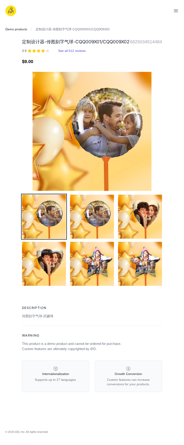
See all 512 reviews (72, 51)
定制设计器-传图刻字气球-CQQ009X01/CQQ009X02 (73, 29)
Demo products (16, 29)
